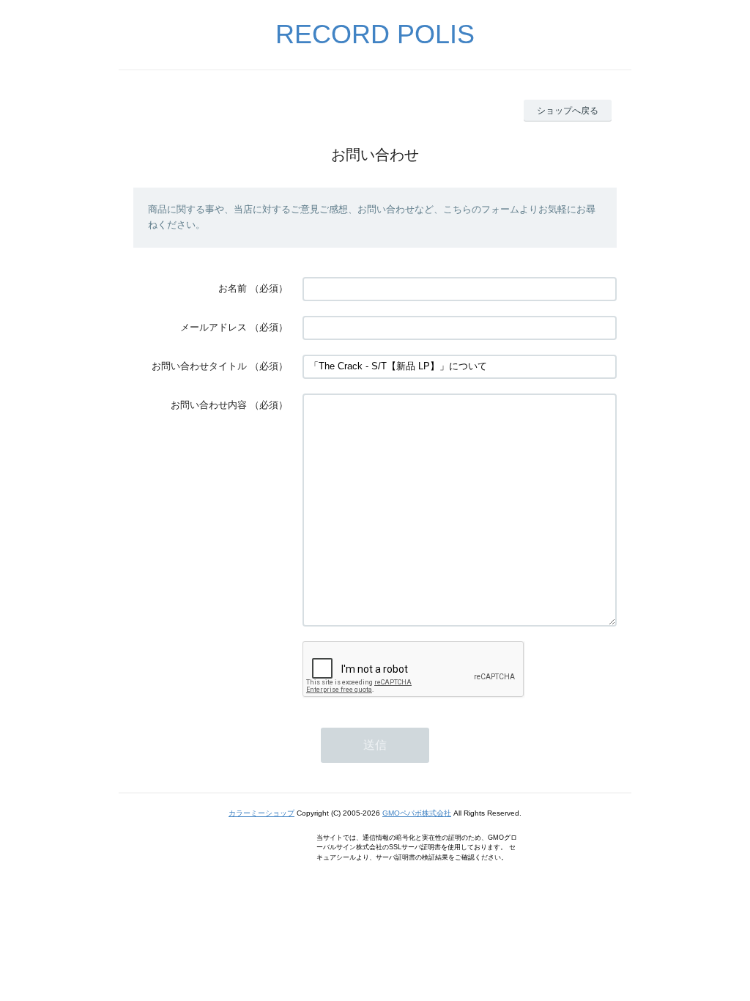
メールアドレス (213, 327)
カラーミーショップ (261, 813)
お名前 (232, 288)
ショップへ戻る (567, 111)
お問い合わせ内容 (209, 404)
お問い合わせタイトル (199, 366)
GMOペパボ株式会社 (416, 813)
